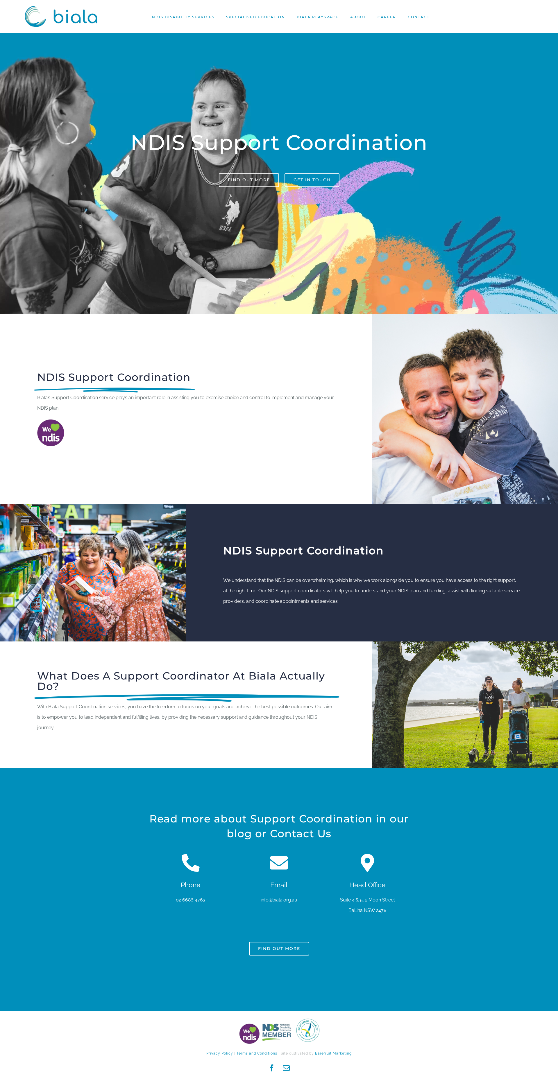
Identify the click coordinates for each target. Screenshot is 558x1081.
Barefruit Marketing (333, 1053)
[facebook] (272, 1068)
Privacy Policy (219, 1053)
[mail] (286, 1068)
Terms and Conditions (257, 1053)
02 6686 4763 (190, 900)
